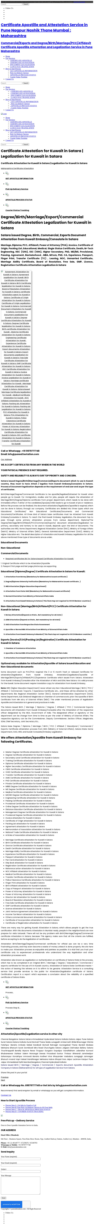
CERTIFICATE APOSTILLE (21, 60)
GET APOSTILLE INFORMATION (23, 71)
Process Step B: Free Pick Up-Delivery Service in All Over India (29, 1107)
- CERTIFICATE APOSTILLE (21, 91)
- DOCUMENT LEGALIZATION (23, 95)
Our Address (6, 459)
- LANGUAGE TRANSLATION (22, 97)
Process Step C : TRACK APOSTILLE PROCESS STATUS (28, 1109)
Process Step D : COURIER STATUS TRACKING (25, 1112)
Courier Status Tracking (18, 77)
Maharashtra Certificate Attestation (17, 168)
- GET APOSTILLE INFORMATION (24, 102)
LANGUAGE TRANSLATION (22, 67)
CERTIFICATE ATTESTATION (22, 63)
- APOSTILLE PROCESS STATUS (23, 106)
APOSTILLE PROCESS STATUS (23, 75)
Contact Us (6, 1095)
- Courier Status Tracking (19, 108)
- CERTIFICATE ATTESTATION (22, 93)
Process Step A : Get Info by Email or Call (21, 1105)
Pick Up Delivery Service (19, 73)
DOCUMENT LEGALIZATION (22, 65)
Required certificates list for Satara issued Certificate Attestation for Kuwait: (40, 558)
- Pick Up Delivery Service (20, 104)
